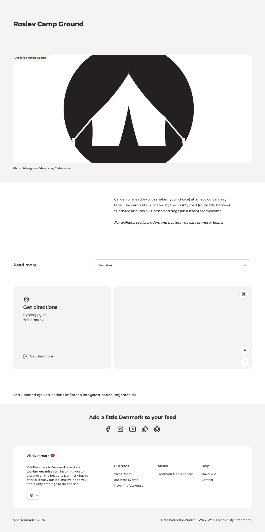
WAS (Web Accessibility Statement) (225, 520)
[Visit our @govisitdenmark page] (144, 429)
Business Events (126, 480)
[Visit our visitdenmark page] (132, 429)
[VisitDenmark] (40, 456)
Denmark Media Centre (175, 474)
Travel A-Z (208, 474)
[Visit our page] (120, 429)
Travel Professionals (128, 485)
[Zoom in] (245, 350)
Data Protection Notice (178, 520)
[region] (183, 327)
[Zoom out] (245, 362)
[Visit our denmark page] (108, 429)
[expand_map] (243, 294)
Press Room (123, 474)
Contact (207, 480)
